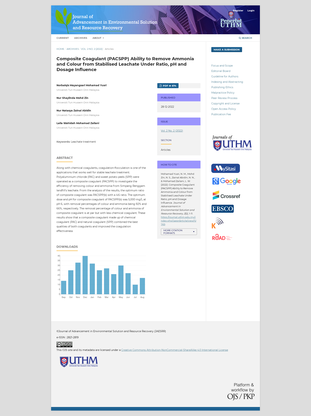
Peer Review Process (224, 98)
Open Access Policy (223, 109)
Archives (80, 37)
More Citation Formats (172, 231)
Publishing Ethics (222, 87)
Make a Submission (227, 49)
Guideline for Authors (224, 76)
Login (250, 10)
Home (60, 48)
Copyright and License (225, 103)
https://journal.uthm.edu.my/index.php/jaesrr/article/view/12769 (178, 221)
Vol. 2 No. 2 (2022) (92, 48)
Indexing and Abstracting (227, 81)
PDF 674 (169, 85)
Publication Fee (221, 114)
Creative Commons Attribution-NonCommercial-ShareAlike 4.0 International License (174, 350)
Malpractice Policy (223, 92)
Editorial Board (220, 71)
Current (63, 37)
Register (238, 10)
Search (246, 37)
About (97, 37)
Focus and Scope (222, 65)
